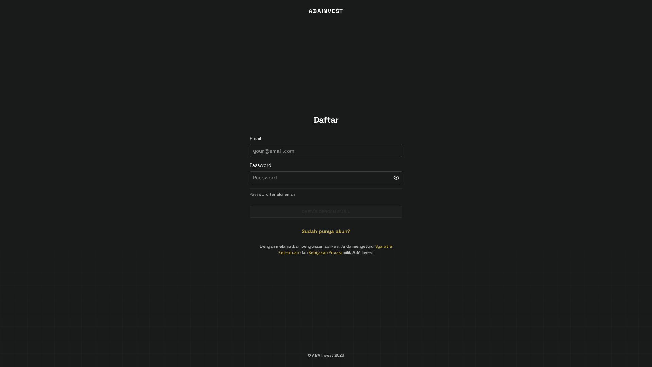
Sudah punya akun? (326, 231)
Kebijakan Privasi (325, 252)
